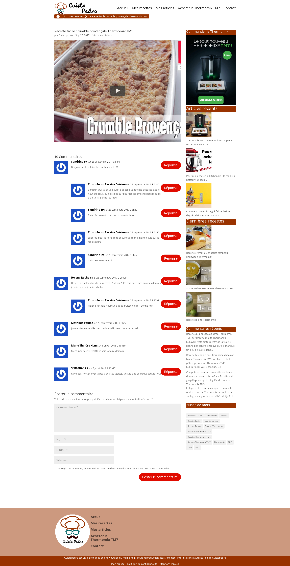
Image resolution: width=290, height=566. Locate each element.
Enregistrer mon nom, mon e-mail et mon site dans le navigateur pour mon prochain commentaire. (114, 468)
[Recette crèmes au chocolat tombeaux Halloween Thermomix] (198, 249)
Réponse (171, 165)
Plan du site (118, 563)
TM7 (197, 447)
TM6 (190, 447)
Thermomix (219, 442)
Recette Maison (211, 421)
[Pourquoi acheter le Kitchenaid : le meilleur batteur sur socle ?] (198, 172)
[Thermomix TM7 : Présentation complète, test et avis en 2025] (198, 136)
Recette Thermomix (214, 426)
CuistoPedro (211, 415)
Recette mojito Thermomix (201, 319)
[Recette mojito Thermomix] (198, 315)
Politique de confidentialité (142, 563)
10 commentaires (102, 35)
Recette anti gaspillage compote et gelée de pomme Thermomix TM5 (209, 380)
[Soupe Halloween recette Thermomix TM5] (198, 284)
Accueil (122, 8)
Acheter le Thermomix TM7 (199, 8)
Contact (230, 8)
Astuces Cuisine (195, 415)
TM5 (230, 442)
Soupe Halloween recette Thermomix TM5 (209, 288)
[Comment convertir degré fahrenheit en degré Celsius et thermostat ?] (198, 207)
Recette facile (194, 421)
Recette (224, 415)
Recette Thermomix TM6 (199, 436)
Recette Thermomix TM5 (199, 431)
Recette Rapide (195, 426)
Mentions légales (169, 563)
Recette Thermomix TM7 (199, 442)
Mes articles (165, 8)
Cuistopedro (66, 35)
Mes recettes (142, 8)
